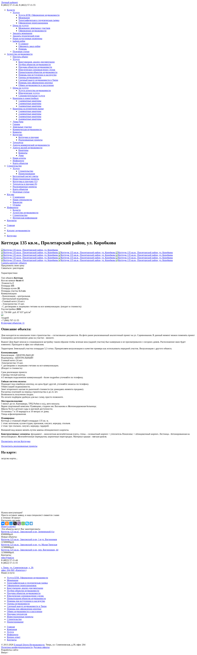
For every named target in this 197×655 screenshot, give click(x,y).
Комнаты (17, 132)
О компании (19, 197)
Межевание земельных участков (34, 28)
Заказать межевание (22, 33)
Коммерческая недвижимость (27, 129)
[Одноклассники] (7, 523)
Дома (21, 155)
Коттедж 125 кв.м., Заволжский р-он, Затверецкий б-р (27, 531)
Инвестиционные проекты (26, 179)
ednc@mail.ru (7, 557)
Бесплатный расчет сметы (25, 176)
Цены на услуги (21, 25)
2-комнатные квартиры (29, 103)
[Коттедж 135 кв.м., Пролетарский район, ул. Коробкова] (98, 250)
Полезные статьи (21, 51)
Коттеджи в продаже (28, 137)
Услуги (16, 12)
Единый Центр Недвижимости (29, 644)
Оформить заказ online (29, 46)
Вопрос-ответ (13, 637)
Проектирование (26, 173)
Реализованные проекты (30, 140)
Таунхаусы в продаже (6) (25, 184)
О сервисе (23, 43)
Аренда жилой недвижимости (27, 147)
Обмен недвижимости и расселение (36, 85)
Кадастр (11, 10)
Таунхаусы (18, 142)
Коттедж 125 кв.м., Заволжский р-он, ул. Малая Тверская (29, 544)
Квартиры (23, 150)
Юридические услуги (29, 93)
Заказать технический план (26, 36)
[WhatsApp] (23, 523)
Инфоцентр (18, 160)
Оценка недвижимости (29, 77)
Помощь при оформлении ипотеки (35, 82)
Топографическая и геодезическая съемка (38, 20)
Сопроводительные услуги (31, 95)
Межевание (24, 17)
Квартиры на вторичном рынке (28, 108)
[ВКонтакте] (3, 523)
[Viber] (19, 523)
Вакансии (17, 202)
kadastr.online (19, 41)
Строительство (14, 166)
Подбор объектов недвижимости (34, 64)
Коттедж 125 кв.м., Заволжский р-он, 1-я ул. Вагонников (29, 539)
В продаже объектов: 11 (13, 323)
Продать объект (20, 56)
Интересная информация (25, 218)
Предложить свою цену (12, 265)
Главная (11, 225)
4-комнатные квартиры (29, 119)
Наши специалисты (22, 199)
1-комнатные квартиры (29, 101)
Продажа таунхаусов (17, 614)
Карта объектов (20, 163)
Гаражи (16, 124)
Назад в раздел (8, 526)
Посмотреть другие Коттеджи (15, 441)
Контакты (12, 220)
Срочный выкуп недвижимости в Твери (38, 80)
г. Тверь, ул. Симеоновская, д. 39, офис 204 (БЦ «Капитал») (17, 568)
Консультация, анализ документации (36, 62)
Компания (12, 629)
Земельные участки (22, 127)
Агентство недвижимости (20, 54)
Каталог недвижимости (18, 230)
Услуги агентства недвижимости (34, 90)
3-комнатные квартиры (29, 106)
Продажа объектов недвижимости (35, 67)
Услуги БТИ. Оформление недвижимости (39, 15)
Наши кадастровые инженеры (27, 38)
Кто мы (10, 194)
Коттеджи (17, 134)
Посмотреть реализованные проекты (19, 446)
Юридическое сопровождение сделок (36, 69)
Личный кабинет (9, 2)
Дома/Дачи (18, 121)
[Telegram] (31, 523)
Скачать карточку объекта (14, 263)
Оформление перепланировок (33, 23)
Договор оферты (41, 647)
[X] (15, 523)
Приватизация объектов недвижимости (37, 72)
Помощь (22, 49)
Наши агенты (19, 158)
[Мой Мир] (11, 523)
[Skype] (27, 523)
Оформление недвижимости (32, 30)
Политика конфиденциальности (17, 647)
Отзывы (17, 205)
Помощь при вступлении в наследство (37, 75)
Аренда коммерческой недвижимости (31, 145)
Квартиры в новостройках (26, 98)
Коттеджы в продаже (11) (25, 181)
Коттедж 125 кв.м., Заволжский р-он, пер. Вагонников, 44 (29, 550)
